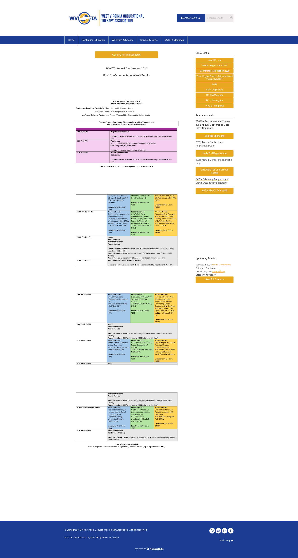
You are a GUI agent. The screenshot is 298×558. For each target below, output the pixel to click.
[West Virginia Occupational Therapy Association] (107, 28)
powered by (140, 549)
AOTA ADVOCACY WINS (214, 190)
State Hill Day (218, 271)
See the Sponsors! (215, 135)
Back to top (225, 540)
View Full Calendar (215, 279)
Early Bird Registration (215, 153)
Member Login (189, 18)
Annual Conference (221, 264)
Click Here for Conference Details (215, 171)
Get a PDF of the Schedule (126, 54)
